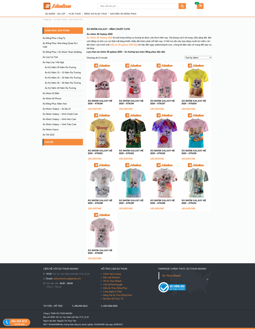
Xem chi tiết (102, 94)
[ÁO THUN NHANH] (62, 6)
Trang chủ (47, 19)
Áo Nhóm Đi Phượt (52, 98)
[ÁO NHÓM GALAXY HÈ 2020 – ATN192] (164, 130)
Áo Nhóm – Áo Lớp (55, 14)
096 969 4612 (19, 321)
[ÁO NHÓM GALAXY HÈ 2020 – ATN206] (102, 230)
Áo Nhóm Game (50, 129)
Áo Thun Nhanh (171, 275)
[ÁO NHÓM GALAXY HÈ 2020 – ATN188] (102, 180)
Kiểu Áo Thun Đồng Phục (115, 288)
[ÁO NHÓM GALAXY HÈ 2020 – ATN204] (196, 80)
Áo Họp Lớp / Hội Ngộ (53, 62)
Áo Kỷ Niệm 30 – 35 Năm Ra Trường (63, 83)
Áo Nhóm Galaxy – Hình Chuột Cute (60, 114)
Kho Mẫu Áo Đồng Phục (123, 14)
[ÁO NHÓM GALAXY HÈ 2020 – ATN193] (133, 130)
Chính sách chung (112, 274)
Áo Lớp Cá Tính (50, 57)
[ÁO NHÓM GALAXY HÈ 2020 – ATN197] (164, 80)
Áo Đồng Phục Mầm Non (55, 103)
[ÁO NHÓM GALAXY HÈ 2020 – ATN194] (133, 80)
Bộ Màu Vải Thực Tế (113, 298)
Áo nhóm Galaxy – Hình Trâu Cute (59, 124)
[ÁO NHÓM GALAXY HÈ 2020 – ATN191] (196, 180)
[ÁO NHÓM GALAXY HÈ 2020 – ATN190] (196, 130)
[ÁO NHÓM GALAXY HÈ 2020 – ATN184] (102, 80)
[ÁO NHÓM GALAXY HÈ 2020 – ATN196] (164, 180)
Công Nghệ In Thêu (112, 291)
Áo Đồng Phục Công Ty (54, 38)
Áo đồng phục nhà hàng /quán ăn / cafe (60, 45)
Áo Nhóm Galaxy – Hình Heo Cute (59, 119)
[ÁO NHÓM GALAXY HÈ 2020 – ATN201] (102, 130)
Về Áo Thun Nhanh (112, 281)
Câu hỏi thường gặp (112, 284)
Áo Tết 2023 (48, 134)
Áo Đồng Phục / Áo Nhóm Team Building (62, 52)
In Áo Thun (75, 14)
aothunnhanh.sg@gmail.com (67, 278)
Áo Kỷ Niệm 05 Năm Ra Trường (60, 67)
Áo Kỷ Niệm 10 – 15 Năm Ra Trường (63, 72)
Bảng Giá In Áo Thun (95, 14)
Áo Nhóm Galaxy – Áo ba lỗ (57, 109)
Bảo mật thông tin (111, 277)
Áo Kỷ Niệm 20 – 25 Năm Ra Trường (63, 77)
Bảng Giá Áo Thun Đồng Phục (117, 295)
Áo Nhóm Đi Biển (51, 93)
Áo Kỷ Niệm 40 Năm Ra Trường (60, 88)
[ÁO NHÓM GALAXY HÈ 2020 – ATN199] (133, 180)
